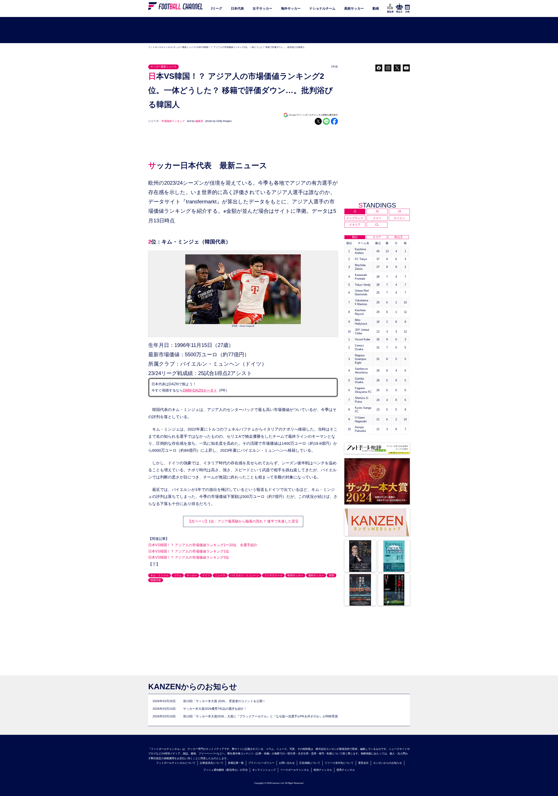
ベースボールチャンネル (294, 769)
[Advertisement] (279, 30)
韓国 (331, 575)
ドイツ (206, 575)
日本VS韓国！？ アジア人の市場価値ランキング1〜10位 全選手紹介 (202, 545)
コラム (178, 575)
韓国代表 (155, 580)
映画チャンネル (323, 769)
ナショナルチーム (322, 8)
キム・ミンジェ (159, 575)
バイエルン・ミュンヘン (244, 575)
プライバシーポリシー (261, 762)
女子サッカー (262, 8)
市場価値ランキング (173, 121)
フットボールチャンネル (160, 47)
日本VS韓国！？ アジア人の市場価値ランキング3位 (188, 557)
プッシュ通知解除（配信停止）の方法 (225, 769)
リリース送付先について (339, 762)
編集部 (199, 121)
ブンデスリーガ (273, 575)
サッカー (192, 575)
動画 (376, 8)
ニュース (220, 575)
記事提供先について (211, 762)
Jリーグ (216, 8)
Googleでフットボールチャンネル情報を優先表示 (313, 115)
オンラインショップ (264, 769)
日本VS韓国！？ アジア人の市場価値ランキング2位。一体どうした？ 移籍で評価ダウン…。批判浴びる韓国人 (251, 47)
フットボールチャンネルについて (175, 762)
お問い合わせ (287, 762)
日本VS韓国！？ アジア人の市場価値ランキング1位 (188, 551)
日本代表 (237, 8)
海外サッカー (291, 8)
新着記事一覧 (236, 762)
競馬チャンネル (346, 769)
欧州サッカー (295, 575)
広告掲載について (309, 762)
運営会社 (363, 762)
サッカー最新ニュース (184, 47)
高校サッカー (354, 8)
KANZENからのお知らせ (192, 686)
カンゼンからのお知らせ (387, 762)
